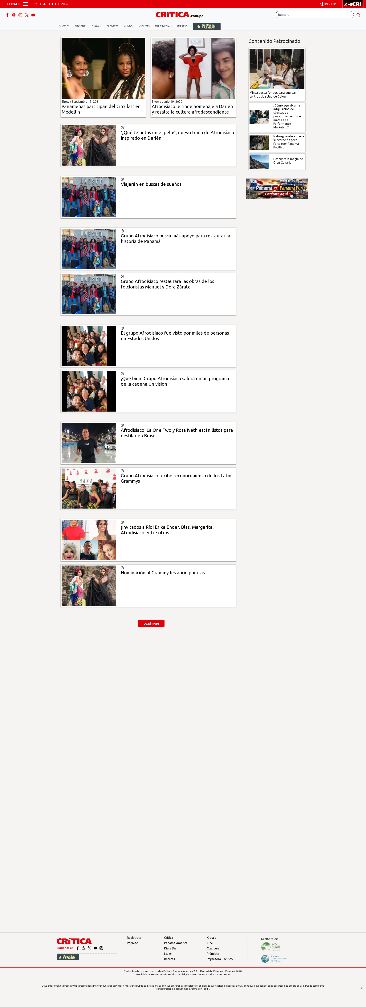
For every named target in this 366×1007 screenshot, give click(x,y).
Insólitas (144, 26)
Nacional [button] (81, 26)
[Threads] (14, 14)
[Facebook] (8, 14)
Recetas (169, 959)
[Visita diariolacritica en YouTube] (96, 947)
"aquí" (206, 988)
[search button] (358, 14)
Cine (210, 943)
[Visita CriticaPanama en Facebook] (78, 947)
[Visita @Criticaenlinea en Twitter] (84, 947)
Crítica (168, 937)
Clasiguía (213, 948)
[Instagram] (21, 14)
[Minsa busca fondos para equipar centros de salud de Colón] (277, 68)
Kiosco (211, 937)
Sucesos (64, 26)
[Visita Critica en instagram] (101, 947)
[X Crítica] (27, 14)
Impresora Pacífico (220, 959)
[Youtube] (33, 14)
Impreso (182, 26)
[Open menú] (25, 4)
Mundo (128, 26)
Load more (151, 623)
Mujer (168, 953)
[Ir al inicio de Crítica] (181, 14)
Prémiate (213, 953)
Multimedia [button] (162, 26)
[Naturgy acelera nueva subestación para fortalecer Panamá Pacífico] (259, 142)
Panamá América (176, 943)
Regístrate (134, 937)
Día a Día (170, 948)
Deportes (112, 26)
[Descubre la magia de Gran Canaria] (259, 161)
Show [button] (96, 26)
